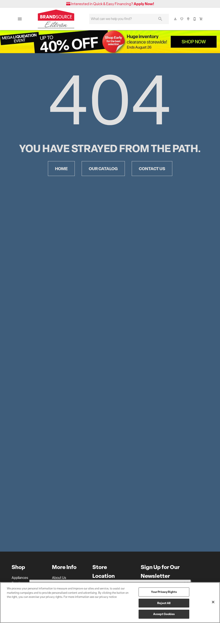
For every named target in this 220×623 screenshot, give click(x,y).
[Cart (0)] (201, 19)
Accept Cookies (164, 614)
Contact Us (152, 168)
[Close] (213, 602)
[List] (182, 19)
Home (61, 168)
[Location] (188, 19)
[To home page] (56, 19)
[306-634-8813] (195, 19)
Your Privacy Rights (164, 592)
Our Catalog (103, 168)
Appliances (20, 577)
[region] (110, 602)
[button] (19, 19)
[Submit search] (160, 19)
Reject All (163, 603)
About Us (59, 577)
